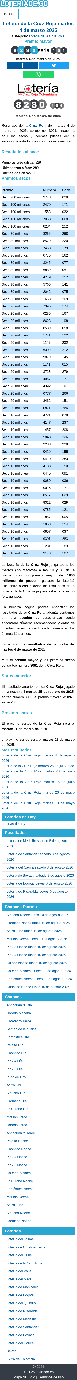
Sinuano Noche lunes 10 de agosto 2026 (37, 915)
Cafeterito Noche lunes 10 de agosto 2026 (39, 971)
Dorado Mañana (19, 1013)
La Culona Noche (20, 1181)
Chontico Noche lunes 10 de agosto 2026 (38, 987)
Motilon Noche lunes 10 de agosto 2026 (37, 939)
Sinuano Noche (18, 1213)
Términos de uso (51, 1377)
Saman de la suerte (21, 1029)
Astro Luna (15, 1205)
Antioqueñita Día (19, 1005)
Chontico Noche (19, 1149)
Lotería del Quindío (21, 1303)
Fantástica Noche (20, 1189)
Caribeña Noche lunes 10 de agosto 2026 (38, 923)
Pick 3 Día (15, 1069)
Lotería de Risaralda (22, 1311)
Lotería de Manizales (23, 1287)
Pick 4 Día (15, 1061)
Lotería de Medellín (21, 1319)
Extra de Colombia (21, 1359)
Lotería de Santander (23, 1327)
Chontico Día (16, 1053)
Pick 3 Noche (17, 1165)
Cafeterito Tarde (19, 1021)
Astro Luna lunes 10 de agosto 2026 (34, 931)
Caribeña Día (17, 1101)
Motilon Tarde (17, 1117)
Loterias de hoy (13, 824)
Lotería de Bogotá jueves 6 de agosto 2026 (39, 883)
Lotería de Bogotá (20, 1295)
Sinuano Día (16, 1093)
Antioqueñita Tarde (21, 1133)
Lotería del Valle (19, 1271)
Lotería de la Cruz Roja (46, 36)
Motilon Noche (18, 1197)
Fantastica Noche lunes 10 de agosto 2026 (39, 979)
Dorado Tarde (17, 1125)
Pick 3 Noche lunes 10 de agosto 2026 (36, 947)
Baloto (9, 14)
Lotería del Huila (19, 1255)
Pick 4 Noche (17, 1157)
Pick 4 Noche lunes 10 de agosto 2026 (36, 955)
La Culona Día (17, 1109)
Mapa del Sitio (24, 1377)
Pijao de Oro (16, 1077)
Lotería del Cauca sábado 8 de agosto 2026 (40, 867)
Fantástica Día (18, 1037)
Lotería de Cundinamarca (26, 1247)
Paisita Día (15, 1045)
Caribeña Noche (19, 1221)
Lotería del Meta (19, 1279)
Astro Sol (14, 1085)
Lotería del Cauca (20, 1343)
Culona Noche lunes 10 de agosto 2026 (37, 963)
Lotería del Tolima (20, 1239)
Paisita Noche (17, 1141)
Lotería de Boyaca (20, 1335)
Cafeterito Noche (19, 1173)
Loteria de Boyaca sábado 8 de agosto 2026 (40, 875)
